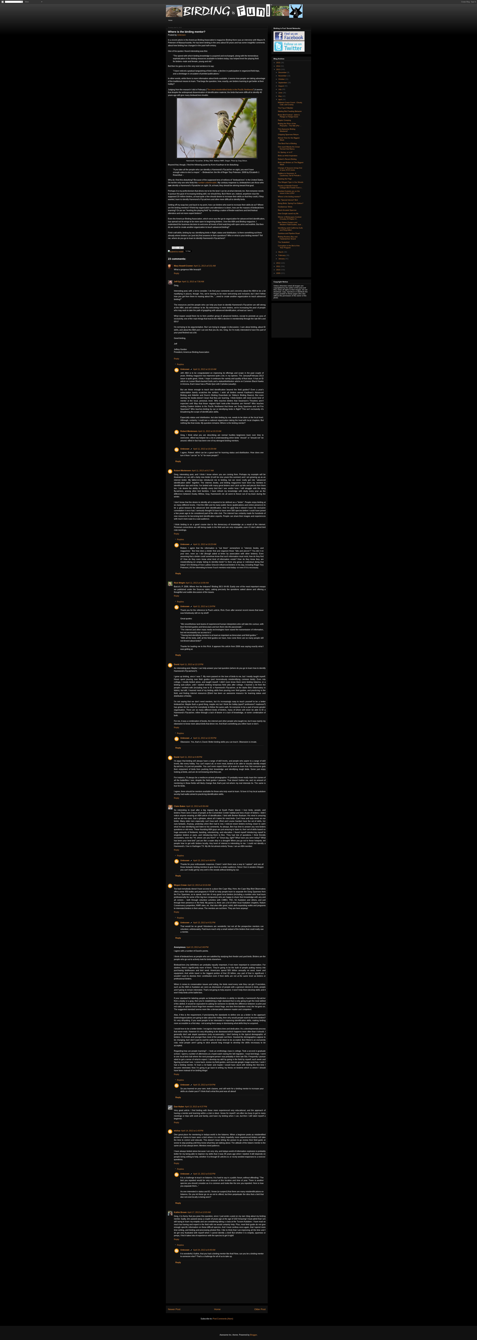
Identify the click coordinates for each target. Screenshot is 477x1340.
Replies (180, 364)
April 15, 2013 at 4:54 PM (204, 1085)
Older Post (260, 1309)
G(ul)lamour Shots (285, 207)
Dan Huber (179, 1107)
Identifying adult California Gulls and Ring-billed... (290, 229)
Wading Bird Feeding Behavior (290, 111)
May (280, 96)
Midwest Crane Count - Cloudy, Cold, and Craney (290, 103)
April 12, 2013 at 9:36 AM (197, 806)
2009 (278, 273)
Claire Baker (179, 806)
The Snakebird (283, 242)
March (281, 252)
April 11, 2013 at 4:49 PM (191, 757)
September (283, 83)
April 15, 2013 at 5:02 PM (204, 1174)
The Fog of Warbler (285, 108)
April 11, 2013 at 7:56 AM (193, 282)
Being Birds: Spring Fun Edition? (290, 203)
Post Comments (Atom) (223, 1319)
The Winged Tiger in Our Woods (290, 182)
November (282, 76)
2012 (278, 263)
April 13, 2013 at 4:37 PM (196, 1107)
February (282, 255)
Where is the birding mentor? (289, 197)
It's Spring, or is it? (285, 152)
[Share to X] (178, 247)
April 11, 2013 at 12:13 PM (191, 664)
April (280, 99)
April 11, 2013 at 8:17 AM (203, 471)
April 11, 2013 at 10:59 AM (197, 583)
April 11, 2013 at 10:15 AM (209, 431)
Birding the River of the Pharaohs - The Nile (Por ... (289, 125)
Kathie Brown (180, 1212)
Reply (176, 273)
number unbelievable (207, 183)
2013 (278, 69)
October (281, 79)
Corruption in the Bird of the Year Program (289, 247)
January (281, 259)
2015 (278, 63)
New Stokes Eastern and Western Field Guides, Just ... (290, 223)
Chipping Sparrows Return (288, 134)
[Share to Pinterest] (182, 247)
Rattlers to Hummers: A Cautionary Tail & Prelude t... (290, 174)
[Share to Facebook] (180, 247)
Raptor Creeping (284, 120)
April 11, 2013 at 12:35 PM (204, 738)
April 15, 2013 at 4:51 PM (204, 923)
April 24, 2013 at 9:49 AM (204, 1250)
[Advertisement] (289, 319)
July (280, 89)
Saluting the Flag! (285, 179)
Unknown (181, 35)
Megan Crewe (180, 885)
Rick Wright (179, 583)
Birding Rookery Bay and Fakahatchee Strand (287, 238)
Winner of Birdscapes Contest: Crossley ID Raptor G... (290, 218)
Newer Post (174, 1309)
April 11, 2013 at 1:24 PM (204, 606)
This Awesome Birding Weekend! (286, 130)
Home (170, 20)
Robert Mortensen (188, 431)
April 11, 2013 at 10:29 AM (204, 449)
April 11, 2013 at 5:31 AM (205, 266)
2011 (278, 266)
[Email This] (173, 247)
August (281, 86)
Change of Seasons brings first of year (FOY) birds (290, 169)
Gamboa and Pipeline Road (289, 233)
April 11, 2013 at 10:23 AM (204, 544)
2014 (278, 66)
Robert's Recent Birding (287, 159)
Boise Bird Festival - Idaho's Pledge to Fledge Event (289, 116)
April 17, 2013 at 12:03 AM (199, 1212)
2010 (278, 270)
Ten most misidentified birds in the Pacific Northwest (230, 90)
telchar (177, 1131)
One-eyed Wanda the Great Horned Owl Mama (289, 148)
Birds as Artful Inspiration (287, 156)
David (176, 664)
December (282, 72)
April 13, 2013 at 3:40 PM (197, 947)
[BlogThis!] (175, 247)
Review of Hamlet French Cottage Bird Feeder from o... (290, 187)
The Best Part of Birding (287, 143)
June (280, 93)
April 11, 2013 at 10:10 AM (204, 369)
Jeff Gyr (177, 282)
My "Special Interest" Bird (288, 200)
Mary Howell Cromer (183, 266)
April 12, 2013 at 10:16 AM (199, 885)
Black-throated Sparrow (287, 210)
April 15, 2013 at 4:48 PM (204, 860)
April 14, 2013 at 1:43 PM (192, 1131)
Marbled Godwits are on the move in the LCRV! (289, 192)
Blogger (253, 1335)
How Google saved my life (288, 213)
